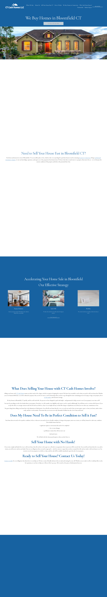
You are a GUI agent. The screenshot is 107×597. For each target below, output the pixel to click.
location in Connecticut (85, 158)
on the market (47, 397)
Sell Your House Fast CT (47, 5)
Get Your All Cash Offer (53, 23)
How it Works (58, 5)
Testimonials (80, 7)
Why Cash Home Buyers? (86, 5)
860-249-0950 (97, 6)
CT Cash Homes (20, 393)
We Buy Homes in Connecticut (70, 5)
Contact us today (8, 461)
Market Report (88, 7)
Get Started (53, 317)
